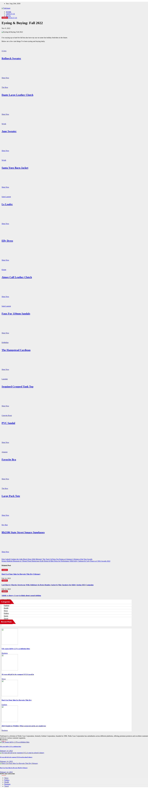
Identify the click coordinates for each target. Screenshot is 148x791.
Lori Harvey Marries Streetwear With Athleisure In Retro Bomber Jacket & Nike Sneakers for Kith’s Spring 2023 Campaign (48, 585)
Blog (8, 16)
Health (6, 608)
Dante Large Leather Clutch (17, 94)
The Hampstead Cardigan (16, 350)
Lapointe (5, 379)
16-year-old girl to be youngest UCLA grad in (18, 674)
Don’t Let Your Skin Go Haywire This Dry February (21, 574)
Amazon (4, 452)
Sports (6, 616)
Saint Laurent (6, 197)
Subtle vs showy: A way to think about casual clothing (21, 595)
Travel (6, 618)
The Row (5, 87)
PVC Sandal (8, 423)
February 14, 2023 (6, 751)
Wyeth (4, 124)
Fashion (4, 17)
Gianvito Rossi (7, 415)
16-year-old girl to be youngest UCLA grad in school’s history (16, 757)
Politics (6, 613)
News (6, 611)
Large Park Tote (11, 496)
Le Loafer (7, 204)
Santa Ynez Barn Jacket (15, 167)
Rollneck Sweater (11, 58)
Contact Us (11, 18)
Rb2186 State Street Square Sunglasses (23, 532)
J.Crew (4, 51)
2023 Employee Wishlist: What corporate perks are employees (24, 726)
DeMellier (5, 342)
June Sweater (9, 131)
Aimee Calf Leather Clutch (17, 277)
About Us (10, 14)
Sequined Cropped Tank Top (17, 386)
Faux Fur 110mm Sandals (16, 313)
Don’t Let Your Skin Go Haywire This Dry (17, 700)
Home (8, 12)
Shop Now (5, 78)
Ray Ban (5, 525)
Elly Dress (7, 240)
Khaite (4, 270)
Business (5, 653)
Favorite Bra (9, 459)
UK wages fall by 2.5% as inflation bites (16, 649)
